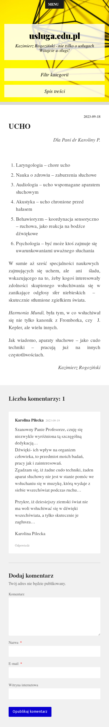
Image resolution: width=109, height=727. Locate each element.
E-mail (15, 663)
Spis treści (54, 91)
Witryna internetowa (23, 685)
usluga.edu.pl (54, 36)
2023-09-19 (53, 420)
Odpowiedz (22, 545)
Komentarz (16, 594)
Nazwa (15, 642)
